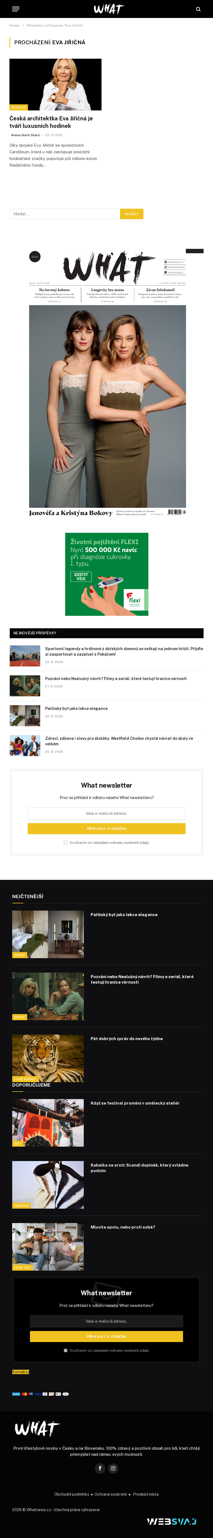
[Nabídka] (15, 9)
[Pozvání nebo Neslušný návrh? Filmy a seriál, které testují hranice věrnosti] (25, 685)
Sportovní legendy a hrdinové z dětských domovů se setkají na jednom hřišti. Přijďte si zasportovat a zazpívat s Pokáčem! (124, 651)
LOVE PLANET (25, 1079)
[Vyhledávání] (198, 9)
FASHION (19, 107)
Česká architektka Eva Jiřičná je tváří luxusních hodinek (51, 122)
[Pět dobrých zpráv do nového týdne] (48, 1058)
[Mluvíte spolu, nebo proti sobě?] (48, 1247)
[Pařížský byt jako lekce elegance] (25, 715)
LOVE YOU (22, 1267)
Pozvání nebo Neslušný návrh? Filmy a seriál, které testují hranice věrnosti (116, 678)
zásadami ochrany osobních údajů (121, 843)
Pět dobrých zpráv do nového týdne (127, 1038)
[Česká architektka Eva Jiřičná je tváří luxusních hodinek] (55, 84)
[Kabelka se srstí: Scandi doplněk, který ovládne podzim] (48, 1185)
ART (17, 1143)
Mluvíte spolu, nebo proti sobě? (123, 1227)
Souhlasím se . (109, 843)
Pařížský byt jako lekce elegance (76, 708)
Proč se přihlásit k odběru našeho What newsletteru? (107, 797)
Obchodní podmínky (71, 1494)
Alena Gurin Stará (25, 135)
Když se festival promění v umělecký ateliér (135, 1103)
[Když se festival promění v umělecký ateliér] (48, 1123)
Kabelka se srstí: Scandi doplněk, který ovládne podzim (139, 1168)
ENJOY (19, 955)
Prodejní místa (146, 1494)
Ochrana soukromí (111, 1494)
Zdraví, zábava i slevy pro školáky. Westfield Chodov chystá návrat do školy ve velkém (119, 741)
